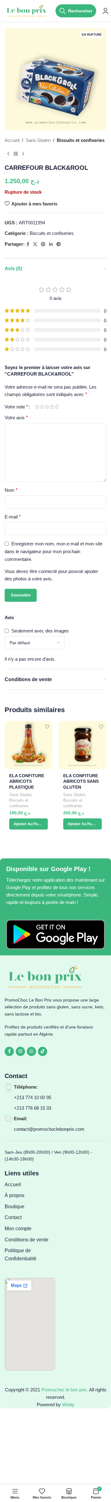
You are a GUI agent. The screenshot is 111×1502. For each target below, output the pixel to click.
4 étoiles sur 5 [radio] (51, 406)
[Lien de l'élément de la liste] (30, 1185)
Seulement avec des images (40, 630)
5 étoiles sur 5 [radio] (56, 406)
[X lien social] (35, 244)
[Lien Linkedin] (51, 244)
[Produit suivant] (23, 154)
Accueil (12, 140)
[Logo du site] (27, 10)
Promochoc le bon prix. (64, 1389)
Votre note (16, 406)
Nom (11, 490)
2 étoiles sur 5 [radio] (41, 406)
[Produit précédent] (8, 154)
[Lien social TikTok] (42, 1051)
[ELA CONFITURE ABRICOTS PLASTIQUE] (28, 745)
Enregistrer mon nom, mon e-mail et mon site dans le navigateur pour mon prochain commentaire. (53, 551)
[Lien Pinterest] (43, 244)
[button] (28, 824)
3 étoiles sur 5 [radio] (46, 406)
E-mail (13, 516)
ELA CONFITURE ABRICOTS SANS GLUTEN (81, 781)
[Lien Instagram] (20, 1051)
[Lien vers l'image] (55, 933)
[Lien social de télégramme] (59, 244)
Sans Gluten (38, 140)
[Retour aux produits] (15, 154)
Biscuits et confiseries (81, 140)
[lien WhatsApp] (31, 1051)
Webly (68, 1404)
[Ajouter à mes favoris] (47, 726)
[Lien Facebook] (28, 244)
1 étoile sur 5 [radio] (37, 406)
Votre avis (16, 417)
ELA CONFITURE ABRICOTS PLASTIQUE (26, 781)
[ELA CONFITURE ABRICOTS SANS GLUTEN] (82, 745)
